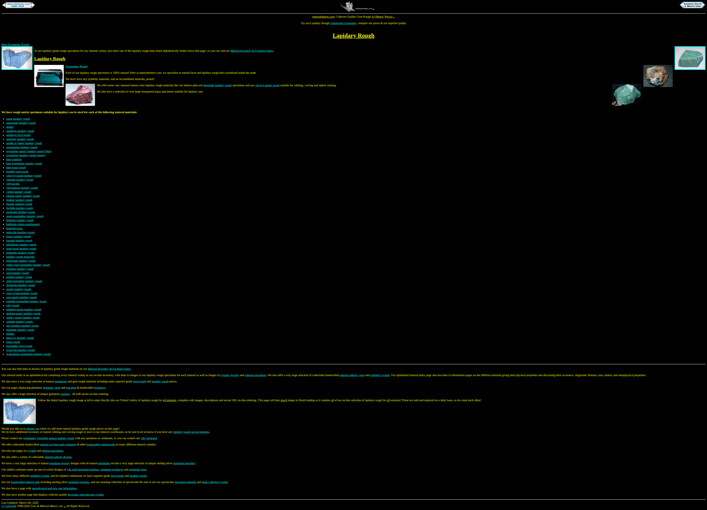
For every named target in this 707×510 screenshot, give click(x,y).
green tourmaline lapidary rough (24, 216)
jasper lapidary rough (18, 236)
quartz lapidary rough (18, 289)
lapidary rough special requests (191, 431)
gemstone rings (138, 469)
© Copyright (8, 506)
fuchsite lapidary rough (19, 208)
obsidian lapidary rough (20, 268)
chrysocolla (13, 183)
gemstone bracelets (184, 463)
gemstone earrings (78, 482)
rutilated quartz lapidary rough (23, 309)
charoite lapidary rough (19, 179)
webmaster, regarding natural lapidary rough (48, 438)
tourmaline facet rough (19, 346)
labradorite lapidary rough (21, 244)
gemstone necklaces (111, 469)
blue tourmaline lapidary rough (24, 163)
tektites (10, 333)
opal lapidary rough (17, 273)
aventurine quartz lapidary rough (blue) (29, 151)
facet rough (139, 381)
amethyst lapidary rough (20, 131)
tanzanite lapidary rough (20, 329)
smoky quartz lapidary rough (23, 317)
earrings (65, 393)
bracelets (71, 387)
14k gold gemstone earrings (83, 469)
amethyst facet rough (18, 135)
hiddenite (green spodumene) (23, 224)
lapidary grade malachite (20, 256)
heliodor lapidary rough (20, 220)
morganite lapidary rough (21, 260)
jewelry (235, 375)
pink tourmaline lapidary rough (24, 281)
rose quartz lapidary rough (21, 297)
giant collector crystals (215, 482)
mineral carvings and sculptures (58, 444)
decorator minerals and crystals (85, 494)
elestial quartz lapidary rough (23, 195)
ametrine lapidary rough (20, 139)
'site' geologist (149, 438)
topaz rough (13, 342)
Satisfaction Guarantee (343, 23)
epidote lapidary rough (19, 200)
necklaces (99, 387)
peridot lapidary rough (19, 277)
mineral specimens (255, 375)
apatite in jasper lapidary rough (24, 143)
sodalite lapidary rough (19, 321)
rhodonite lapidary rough (217, 85)
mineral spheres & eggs (58, 457)
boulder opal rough (17, 171)
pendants (48, 387)
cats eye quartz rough (267, 85)
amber (9, 127)
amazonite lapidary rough (21, 122)
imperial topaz (14, 228)
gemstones (61, 381)
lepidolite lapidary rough (20, 252)
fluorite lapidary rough (19, 204)
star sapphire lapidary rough (22, 325)
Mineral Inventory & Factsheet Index (251, 50)
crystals (224, 375)
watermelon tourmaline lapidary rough (28, 354)
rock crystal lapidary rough (21, 293)
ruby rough (12, 305)
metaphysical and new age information (54, 488)
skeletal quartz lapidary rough (23, 313)
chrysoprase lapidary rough (22, 187)
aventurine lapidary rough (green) (25, 155)
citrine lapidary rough (18, 191)
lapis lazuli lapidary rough (21, 248)
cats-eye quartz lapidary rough (23, 175)
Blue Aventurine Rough (15, 44)
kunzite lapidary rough (19, 240)
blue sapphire (14, 159)
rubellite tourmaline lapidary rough (26, 301)
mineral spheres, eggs (352, 375)
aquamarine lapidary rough (21, 147)
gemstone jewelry (59, 463)
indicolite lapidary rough (20, 232)
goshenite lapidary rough (20, 212)
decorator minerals (185, 482)
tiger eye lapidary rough (20, 337)
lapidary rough (160, 381)
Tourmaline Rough (76, 66)
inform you (32, 428)
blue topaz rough (16, 167)
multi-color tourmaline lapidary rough (28, 264)
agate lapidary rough (18, 118)
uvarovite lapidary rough (20, 350)
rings (57, 387)
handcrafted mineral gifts (101, 444)
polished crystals (379, 375)
